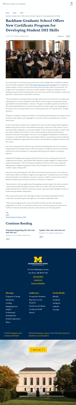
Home (7, 13)
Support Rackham (38, 283)
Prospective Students (37, 296)
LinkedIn (56, 306)
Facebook (56, 299)
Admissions (10, 299)
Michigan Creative (43, 333)
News (21, 13)
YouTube (56, 309)
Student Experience (13, 318)
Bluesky (55, 296)
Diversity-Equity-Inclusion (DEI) (16, 217)
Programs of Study (13, 296)
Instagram (56, 303)
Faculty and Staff (35, 309)
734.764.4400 (38, 276)
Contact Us (38, 280)
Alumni (31, 312)
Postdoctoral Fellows (37, 306)
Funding (9, 303)
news (7, 215)
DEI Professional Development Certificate (43, 85)
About (14, 13)
